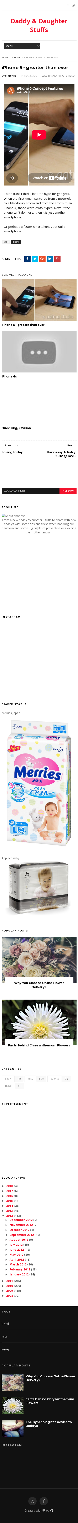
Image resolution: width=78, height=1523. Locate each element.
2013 (9, 1211)
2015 (9, 1201)
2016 (9, 1196)
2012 (9, 1216)
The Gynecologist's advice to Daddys (49, 1424)
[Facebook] (68, 5)
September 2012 (22, 1235)
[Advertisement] (40, 476)
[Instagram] (73, 5)
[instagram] (32, 1501)
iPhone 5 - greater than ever (23, 325)
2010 (9, 1286)
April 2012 (17, 1259)
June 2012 (17, 1250)
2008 (9, 1296)
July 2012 (16, 1245)
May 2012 (16, 1255)
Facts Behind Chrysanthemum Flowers (39, 1045)
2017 (9, 1191)
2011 (9, 1281)
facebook (68, 491)
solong (55, 1078)
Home (5, 57)
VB (52, 1510)
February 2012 (20, 1269)
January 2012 (19, 1274)
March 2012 (18, 1264)
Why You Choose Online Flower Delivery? (39, 985)
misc (30, 1078)
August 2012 (19, 1240)
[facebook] (44, 1501)
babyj (8, 1078)
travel (8, 1085)
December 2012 (21, 1220)
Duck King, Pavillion (16, 428)
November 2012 (21, 1225)
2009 (9, 1291)
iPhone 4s (9, 376)
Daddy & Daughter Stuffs (39, 25)
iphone (16, 57)
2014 (9, 1206)
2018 (9, 1186)
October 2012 (19, 1230)
